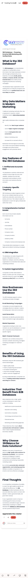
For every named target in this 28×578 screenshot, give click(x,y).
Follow (13, 517)
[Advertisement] (14, 22)
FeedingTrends (9, 3)
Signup (25, 3)
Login (19, 3)
